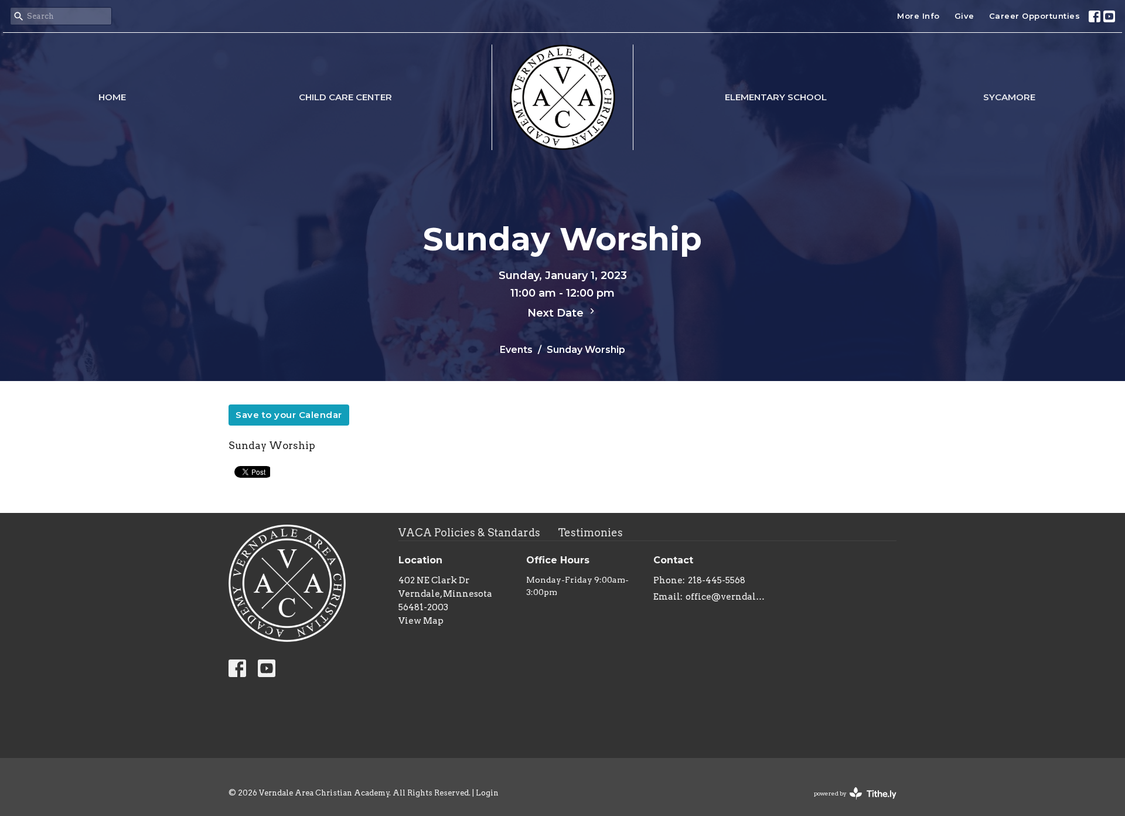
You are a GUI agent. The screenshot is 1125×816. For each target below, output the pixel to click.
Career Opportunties (1034, 16)
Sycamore (1009, 97)
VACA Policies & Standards (469, 532)
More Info (918, 16)
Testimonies (590, 532)
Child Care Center (345, 97)
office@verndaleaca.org (727, 596)
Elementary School (776, 97)
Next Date (557, 313)
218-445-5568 (716, 580)
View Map (421, 621)
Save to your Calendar (289, 414)
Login (487, 792)
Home (112, 97)
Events (516, 349)
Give (964, 16)
